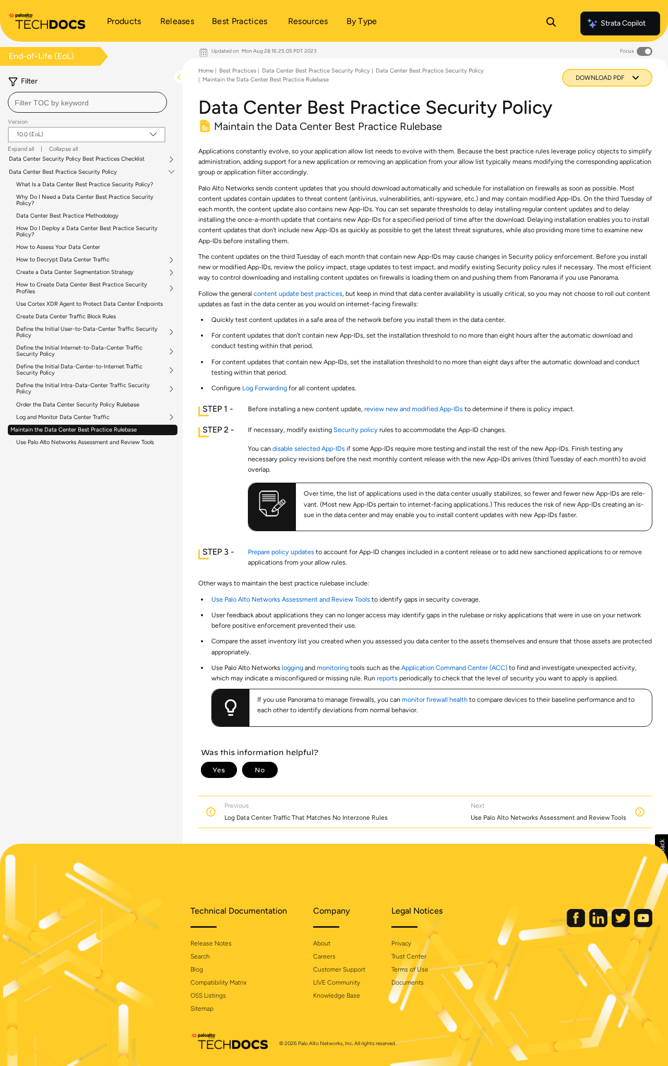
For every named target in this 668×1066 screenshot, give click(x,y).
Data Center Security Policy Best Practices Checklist (77, 159)
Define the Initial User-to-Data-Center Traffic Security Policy (87, 332)
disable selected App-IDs (308, 448)
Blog (196, 969)
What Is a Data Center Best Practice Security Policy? (84, 184)
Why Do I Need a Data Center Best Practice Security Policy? (84, 200)
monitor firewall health (435, 699)
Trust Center (408, 956)
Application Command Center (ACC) (454, 668)
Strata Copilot (623, 23)
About (321, 943)
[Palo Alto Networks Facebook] (577, 924)
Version (18, 121)
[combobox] (87, 102)
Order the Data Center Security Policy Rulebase (77, 404)
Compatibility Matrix (218, 982)
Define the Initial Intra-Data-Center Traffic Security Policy (83, 388)
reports (387, 678)
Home (205, 70)
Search (200, 956)
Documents (407, 982)
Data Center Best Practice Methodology (67, 215)
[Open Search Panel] (551, 23)
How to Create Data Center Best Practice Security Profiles (81, 288)
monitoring (333, 668)
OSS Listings (208, 995)
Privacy (401, 943)
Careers (324, 956)
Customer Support (339, 969)
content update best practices (298, 293)
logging (292, 668)
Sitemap (201, 1008)
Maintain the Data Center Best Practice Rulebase (73, 429)
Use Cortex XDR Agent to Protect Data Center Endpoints (89, 304)
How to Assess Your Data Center (58, 247)
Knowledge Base (336, 995)
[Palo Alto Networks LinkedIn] (599, 924)
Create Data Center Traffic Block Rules (66, 316)
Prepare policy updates (281, 552)
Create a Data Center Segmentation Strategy (75, 272)
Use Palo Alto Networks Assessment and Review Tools (85, 442)
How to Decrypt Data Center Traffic (63, 260)
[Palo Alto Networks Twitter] (621, 924)
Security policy (355, 430)
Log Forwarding (264, 388)
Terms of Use (409, 969)
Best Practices (237, 70)
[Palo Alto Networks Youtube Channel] (643, 924)
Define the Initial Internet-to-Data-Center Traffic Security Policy (79, 351)
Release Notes (211, 943)
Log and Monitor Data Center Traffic (63, 417)
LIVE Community (336, 982)
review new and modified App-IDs (413, 409)
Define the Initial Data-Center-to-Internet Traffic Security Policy (79, 370)
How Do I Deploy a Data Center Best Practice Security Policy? (87, 231)
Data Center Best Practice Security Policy (63, 172)
